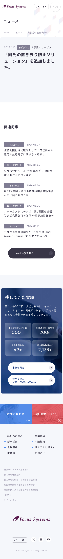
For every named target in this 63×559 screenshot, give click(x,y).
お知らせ (40, 453)
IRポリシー (9, 495)
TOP (6, 32)
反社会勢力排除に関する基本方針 (19, 484)
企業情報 (12, 447)
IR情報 (11, 453)
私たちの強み (15, 436)
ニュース (18, 32)
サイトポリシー (11, 500)
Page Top (54, 553)
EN (45, 6)
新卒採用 (12, 441)
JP (37, 6)
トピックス (24, 47)
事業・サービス (43, 47)
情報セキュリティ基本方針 (16, 469)
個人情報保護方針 (12, 474)
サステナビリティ (45, 447)
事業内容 (40, 436)
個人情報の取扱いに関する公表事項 (20, 479)
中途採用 (40, 441)
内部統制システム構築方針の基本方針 (21, 489)
